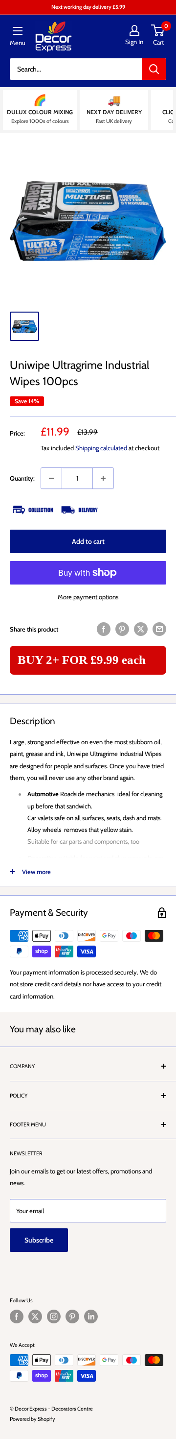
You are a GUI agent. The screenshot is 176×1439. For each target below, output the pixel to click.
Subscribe (38, 1240)
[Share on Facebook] (103, 629)
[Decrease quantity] (51, 478)
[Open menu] (17, 31)
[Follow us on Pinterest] (72, 1316)
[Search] (154, 69)
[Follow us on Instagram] (54, 1316)
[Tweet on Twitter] (141, 629)
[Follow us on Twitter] (35, 1316)
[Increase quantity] (103, 478)
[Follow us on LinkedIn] (91, 1316)
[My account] (134, 30)
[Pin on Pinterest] (122, 629)
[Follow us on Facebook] (16, 1316)
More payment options (88, 597)
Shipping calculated (101, 448)
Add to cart (88, 541)
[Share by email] (159, 629)
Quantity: (22, 478)
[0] (158, 30)
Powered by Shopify (32, 1418)
